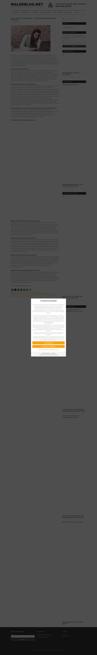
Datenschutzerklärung (48, 322)
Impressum (53, 353)
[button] (48, 346)
